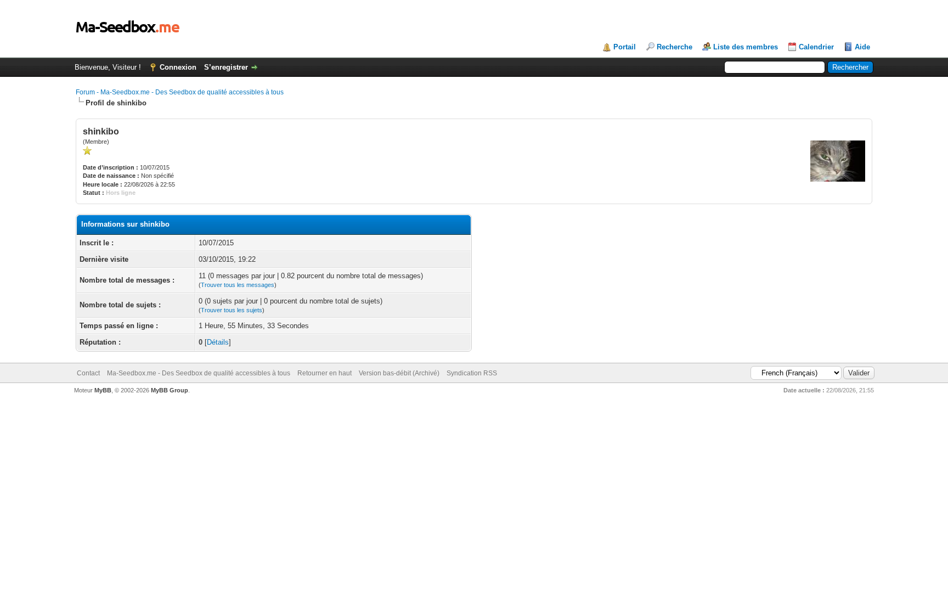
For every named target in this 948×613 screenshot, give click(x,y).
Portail (624, 47)
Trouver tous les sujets (231, 310)
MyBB (102, 390)
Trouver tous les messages (237, 285)
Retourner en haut (324, 373)
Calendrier (816, 47)
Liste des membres (745, 47)
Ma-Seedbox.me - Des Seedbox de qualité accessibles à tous (198, 373)
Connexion (178, 67)
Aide (862, 47)
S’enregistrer (226, 67)
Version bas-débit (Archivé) (399, 373)
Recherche (674, 47)
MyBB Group (169, 390)
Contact (88, 373)
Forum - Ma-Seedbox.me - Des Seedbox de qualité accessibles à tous (180, 92)
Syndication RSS (472, 373)
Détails (218, 342)
